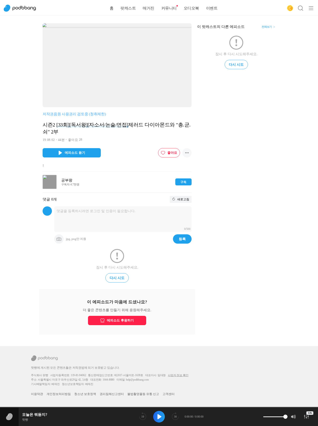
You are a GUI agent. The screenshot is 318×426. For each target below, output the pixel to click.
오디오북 (191, 8)
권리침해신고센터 (112, 394)
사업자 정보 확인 (178, 375)
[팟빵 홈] (22, 8)
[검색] (300, 8)
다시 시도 (117, 278)
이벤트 (212, 8)
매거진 (148, 8)
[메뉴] (311, 8)
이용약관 (37, 394)
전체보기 (267, 26)
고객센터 (168, 394)
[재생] (159, 417)
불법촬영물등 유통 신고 (143, 394)
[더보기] (187, 152)
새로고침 (182, 199)
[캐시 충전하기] (290, 8)
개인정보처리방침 (59, 394)
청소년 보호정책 (85, 394)
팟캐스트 (128, 8)
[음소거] (293, 416)
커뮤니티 (169, 8)
